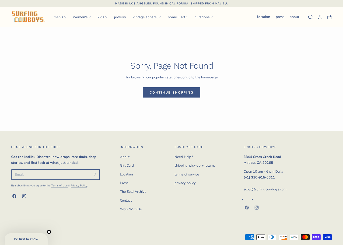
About (125, 156)
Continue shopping (171, 92)
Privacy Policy (79, 185)
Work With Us (131, 209)
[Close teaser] (49, 232)
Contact (126, 200)
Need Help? (184, 156)
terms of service (187, 174)
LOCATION (263, 16)
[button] (310, 17)
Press (124, 183)
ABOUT (294, 16)
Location (126, 174)
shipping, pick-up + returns (195, 165)
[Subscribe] (94, 174)
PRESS (280, 16)
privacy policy (185, 183)
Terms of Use (59, 185)
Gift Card (127, 165)
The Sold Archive (133, 191)
